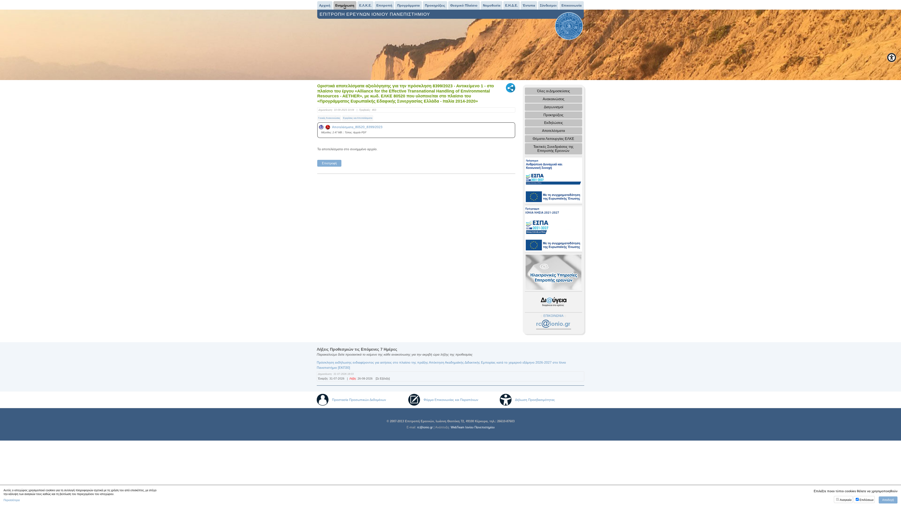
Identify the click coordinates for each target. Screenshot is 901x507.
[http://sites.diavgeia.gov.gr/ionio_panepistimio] (553, 301)
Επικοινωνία (571, 5)
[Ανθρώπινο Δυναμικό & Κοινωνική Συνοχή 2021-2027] (553, 180)
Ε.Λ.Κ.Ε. (365, 5)
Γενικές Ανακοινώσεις (329, 118)
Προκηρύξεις (435, 5)
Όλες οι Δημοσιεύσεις (553, 91)
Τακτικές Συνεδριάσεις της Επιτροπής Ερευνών (553, 149)
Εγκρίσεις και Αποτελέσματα (357, 118)
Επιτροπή (384, 5)
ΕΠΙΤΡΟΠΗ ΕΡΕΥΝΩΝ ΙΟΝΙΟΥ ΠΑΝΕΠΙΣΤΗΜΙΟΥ (375, 14)
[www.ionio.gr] (569, 26)
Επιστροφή (329, 163)
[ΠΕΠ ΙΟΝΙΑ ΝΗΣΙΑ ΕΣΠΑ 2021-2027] (553, 228)
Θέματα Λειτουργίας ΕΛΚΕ (553, 139)
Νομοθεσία (491, 5)
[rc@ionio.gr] (553, 324)
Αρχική (324, 5)
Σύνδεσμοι (548, 5)
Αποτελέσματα (553, 131)
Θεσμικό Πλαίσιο (463, 5)
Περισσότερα (12, 500)
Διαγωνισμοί (553, 107)
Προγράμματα (408, 5)
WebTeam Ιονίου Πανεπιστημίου (473, 427)
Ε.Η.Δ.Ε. (511, 5)
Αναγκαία (845, 500)
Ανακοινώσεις (553, 99)
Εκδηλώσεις (553, 123)
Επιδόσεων (866, 500)
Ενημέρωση (344, 5)
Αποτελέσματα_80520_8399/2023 (356, 127)
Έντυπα (529, 5)
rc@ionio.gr (425, 427)
